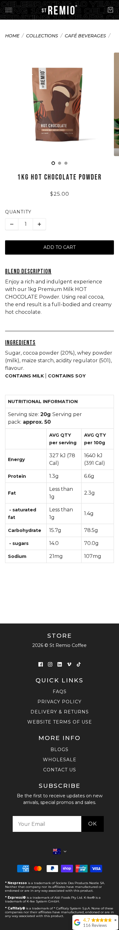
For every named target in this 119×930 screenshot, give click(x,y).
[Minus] (11, 224)
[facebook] (40, 664)
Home (12, 36)
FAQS (60, 691)
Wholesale (59, 759)
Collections (42, 36)
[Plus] (39, 224)
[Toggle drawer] (8, 10)
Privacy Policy (59, 702)
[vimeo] (69, 664)
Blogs (59, 749)
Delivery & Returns (59, 712)
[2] (66, 163)
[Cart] (110, 9)
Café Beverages (85, 36)
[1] (59, 163)
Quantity (18, 212)
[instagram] (50, 664)
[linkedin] (59, 664)
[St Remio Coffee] (59, 10)
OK (92, 824)
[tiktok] (78, 664)
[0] (53, 163)
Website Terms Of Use (59, 722)
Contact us (59, 770)
